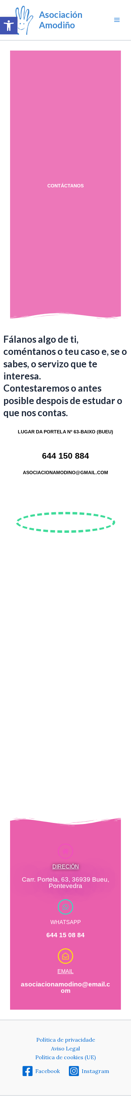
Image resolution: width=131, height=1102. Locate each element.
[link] (8, 25)
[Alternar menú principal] (117, 19)
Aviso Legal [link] (65, 1048)
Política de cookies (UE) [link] (65, 1057)
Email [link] (65, 971)
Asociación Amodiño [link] (60, 19)
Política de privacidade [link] (65, 1039)
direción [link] (65, 866)
